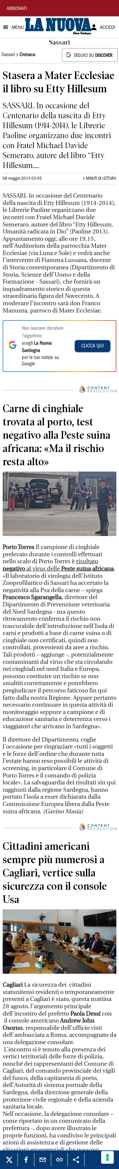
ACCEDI (107, 28)
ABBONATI (17, 9)
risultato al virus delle (58, 565)
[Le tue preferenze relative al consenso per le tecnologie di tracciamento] (107, 1157)
